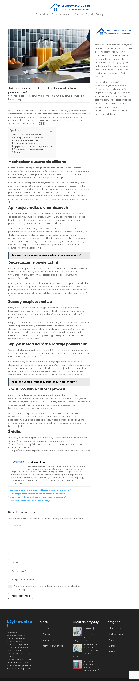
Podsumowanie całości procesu (28, 149)
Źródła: (17, 152)
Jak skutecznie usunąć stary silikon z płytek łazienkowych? (40, 490)
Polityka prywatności (54, 645)
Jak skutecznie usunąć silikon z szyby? (30, 500)
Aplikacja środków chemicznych (28, 137)
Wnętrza (78, 14)
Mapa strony (49, 640)
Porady (99, 14)
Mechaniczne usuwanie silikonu (27, 134)
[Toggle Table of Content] (50, 131)
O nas (46, 628)
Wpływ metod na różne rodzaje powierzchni (33, 146)
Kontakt (47, 634)
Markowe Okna (35, 96)
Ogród (89, 14)
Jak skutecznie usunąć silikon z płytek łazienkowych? (38, 497)
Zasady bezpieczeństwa (25, 143)
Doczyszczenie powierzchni (26, 140)
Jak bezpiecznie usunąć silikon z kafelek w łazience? (37, 493)
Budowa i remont (61, 14)
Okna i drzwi (42, 14)
